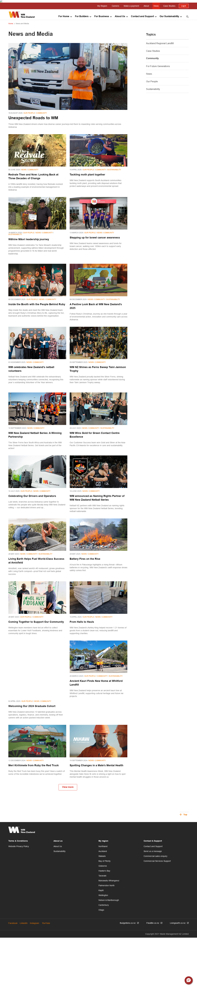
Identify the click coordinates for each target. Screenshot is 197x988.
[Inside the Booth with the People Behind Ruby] (37, 280)
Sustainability (153, 89)
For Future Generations (158, 66)
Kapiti (101, 890)
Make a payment (131, 6)
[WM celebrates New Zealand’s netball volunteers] (37, 343)
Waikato (102, 856)
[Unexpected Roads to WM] (67, 76)
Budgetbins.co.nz (128, 923)
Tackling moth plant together (87, 175)
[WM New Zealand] (21, 15)
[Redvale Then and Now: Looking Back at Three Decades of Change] (37, 150)
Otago (101, 910)
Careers (115, 6)
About (146, 6)
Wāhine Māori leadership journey (28, 239)
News (156, 6)
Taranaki (102, 876)
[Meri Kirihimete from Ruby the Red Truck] (37, 741)
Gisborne (102, 866)
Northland (102, 846)
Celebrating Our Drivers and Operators (32, 496)
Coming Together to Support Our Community (36, 622)
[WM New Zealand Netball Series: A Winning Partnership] (37, 408)
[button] (189, 980)
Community (152, 58)
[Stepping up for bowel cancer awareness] (98, 213)
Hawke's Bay (104, 871)
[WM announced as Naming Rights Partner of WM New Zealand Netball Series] (98, 471)
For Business (101, 16)
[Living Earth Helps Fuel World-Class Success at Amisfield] (37, 534)
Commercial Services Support (157, 861)
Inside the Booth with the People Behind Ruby (36, 304)
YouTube (46, 923)
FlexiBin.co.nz (152, 923)
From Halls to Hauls (82, 622)
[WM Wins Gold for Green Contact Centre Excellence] (98, 408)
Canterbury (103, 905)
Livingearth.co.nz (177, 923)
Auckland (102, 851)
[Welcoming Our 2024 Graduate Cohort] (37, 669)
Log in (183, 6)
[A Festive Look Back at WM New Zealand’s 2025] (98, 280)
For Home (63, 16)
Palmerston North (106, 885)
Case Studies (169, 6)
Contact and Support (142, 16)
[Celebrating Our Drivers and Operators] (37, 471)
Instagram (34, 923)
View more (68, 787)
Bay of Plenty (104, 861)
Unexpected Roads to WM (33, 118)
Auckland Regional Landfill (160, 43)
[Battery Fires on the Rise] (98, 534)
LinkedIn (24, 923)
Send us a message (153, 851)
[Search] (187, 16)
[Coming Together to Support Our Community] (37, 597)
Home (10, 23)
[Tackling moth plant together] (98, 150)
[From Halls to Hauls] (98, 597)
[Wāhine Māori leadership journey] (37, 213)
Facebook (12, 923)
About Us (120, 16)
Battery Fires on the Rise (85, 559)
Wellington (103, 895)
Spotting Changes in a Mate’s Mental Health (96, 765)
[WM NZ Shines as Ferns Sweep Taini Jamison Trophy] (98, 343)
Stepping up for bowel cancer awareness (95, 238)
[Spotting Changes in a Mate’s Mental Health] (98, 741)
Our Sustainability (169, 16)
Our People (152, 81)
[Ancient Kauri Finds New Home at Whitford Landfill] (98, 657)
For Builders (82, 16)
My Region (102, 6)
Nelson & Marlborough (108, 900)
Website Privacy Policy (18, 846)
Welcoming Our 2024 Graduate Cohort (31, 706)
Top (185, 815)
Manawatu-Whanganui (108, 880)
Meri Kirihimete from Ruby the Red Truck (33, 765)
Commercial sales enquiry (155, 856)
